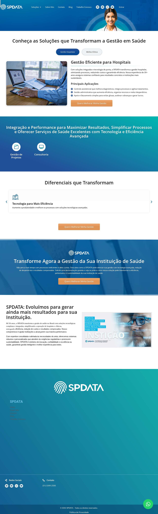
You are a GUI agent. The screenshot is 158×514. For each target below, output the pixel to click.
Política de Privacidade (79, 512)
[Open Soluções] (40, 7)
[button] (6, 201)
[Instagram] (107, 7)
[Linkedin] (97, 7)
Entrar (121, 7)
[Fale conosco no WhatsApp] (148, 504)
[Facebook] (102, 7)
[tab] (67, 52)
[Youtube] (112, 7)
